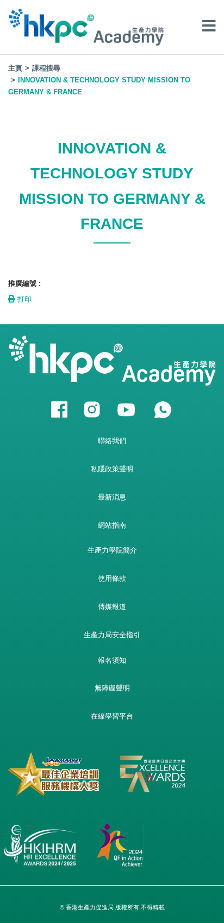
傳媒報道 (112, 606)
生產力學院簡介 (112, 550)
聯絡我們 (112, 441)
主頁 (15, 68)
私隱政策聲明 (112, 469)
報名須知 (112, 660)
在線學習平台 (112, 716)
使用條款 (112, 578)
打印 (23, 299)
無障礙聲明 (112, 688)
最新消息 (112, 497)
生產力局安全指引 (112, 635)
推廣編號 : (24, 283)
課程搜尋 (46, 68)
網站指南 (112, 525)
